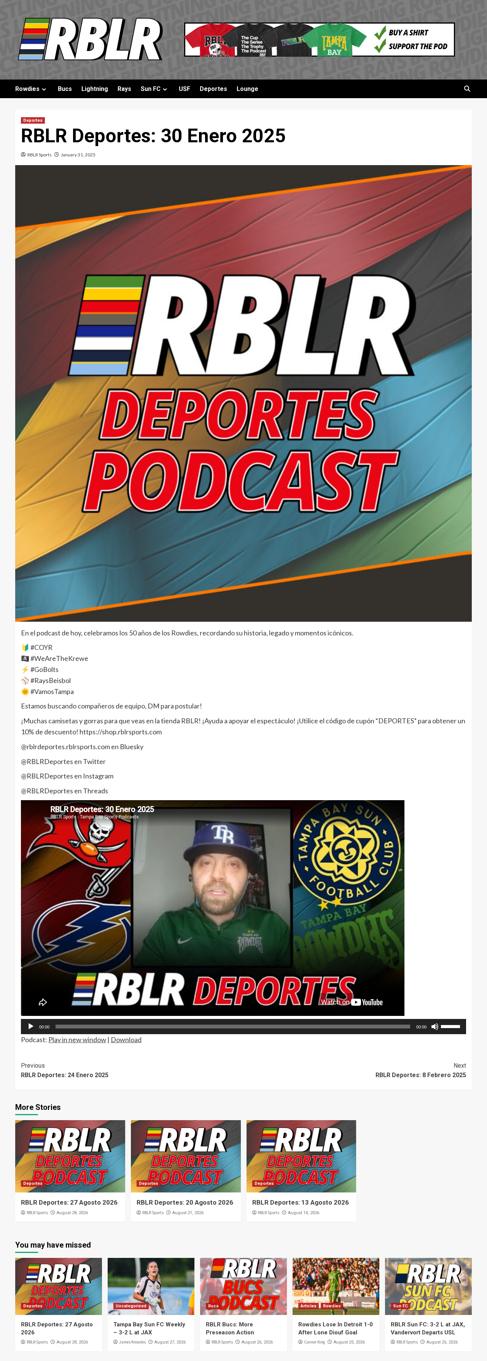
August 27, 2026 (170, 1342)
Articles (309, 1306)
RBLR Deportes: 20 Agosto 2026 (185, 1202)
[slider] (451, 1026)
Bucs (65, 88)
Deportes (213, 88)
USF (184, 88)
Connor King (314, 1342)
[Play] (31, 1026)
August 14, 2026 (303, 1212)
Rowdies (27, 88)
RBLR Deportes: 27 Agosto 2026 (69, 1202)
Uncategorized (131, 1306)
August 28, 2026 (72, 1212)
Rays (124, 88)
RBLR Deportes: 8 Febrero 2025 (421, 1070)
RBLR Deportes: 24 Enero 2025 (64, 1070)
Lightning (94, 88)
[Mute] (435, 1026)
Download (126, 1039)
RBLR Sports (39, 155)
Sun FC (151, 88)
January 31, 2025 (78, 155)
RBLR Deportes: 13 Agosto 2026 (300, 1202)
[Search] (467, 89)
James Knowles (132, 1342)
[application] (243, 1026)
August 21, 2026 (188, 1212)
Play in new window (77, 1039)
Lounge (247, 88)
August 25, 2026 (349, 1342)
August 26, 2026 (257, 1342)
